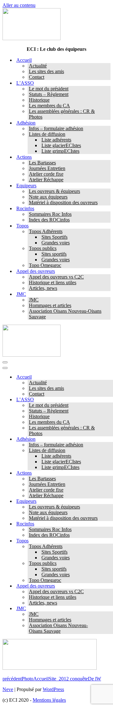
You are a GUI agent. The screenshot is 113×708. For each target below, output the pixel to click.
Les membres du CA (49, 105)
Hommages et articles (50, 305)
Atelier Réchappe (46, 179)
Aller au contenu (19, 5)
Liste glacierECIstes (61, 145)
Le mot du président (48, 88)
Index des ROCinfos (49, 219)
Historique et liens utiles (52, 282)
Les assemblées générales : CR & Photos (62, 114)
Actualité (38, 65)
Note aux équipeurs (48, 197)
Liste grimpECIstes (60, 151)
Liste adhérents (56, 139)
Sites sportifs (54, 254)
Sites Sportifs (54, 237)
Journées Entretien (47, 168)
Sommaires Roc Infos (50, 214)
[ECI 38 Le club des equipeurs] (32, 38)
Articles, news (43, 288)
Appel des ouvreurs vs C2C (56, 276)
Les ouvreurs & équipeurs (54, 191)
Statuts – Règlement (48, 94)
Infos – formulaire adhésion (56, 128)
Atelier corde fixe (46, 174)
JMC (34, 299)
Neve (8, 689)
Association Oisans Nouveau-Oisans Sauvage (65, 313)
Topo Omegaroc (45, 265)
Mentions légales (49, 700)
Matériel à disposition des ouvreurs (63, 202)
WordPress (53, 689)
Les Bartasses (42, 162)
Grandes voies (55, 242)
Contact (36, 77)
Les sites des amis (46, 71)
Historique (39, 100)
